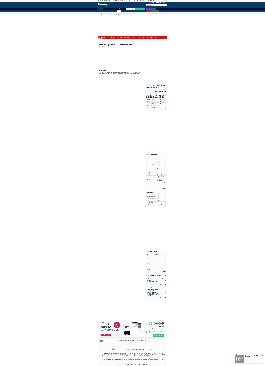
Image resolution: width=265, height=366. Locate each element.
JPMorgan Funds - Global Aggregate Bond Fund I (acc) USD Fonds (153, 299)
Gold (161, 0)
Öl (138, 0)
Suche (99, 13)
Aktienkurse (136, 364)
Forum (160, 11)
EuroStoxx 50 (126, 340)
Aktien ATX (120, 340)
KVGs (106, 13)
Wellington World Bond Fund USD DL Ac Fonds (153, 290)
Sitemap (120, 345)
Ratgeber (160, 9)
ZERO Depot (131, 9)
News (103, 13)
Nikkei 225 (142, 340)
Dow (113, 0)
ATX (98, 0)
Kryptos (148, 11)
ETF (122, 11)
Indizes (103, 11)
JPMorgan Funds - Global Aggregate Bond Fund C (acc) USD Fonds (153, 281)
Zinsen (138, 11)
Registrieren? (158, 2)
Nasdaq (130, 0)
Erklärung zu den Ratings (161, 91)
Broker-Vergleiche (154, 11)
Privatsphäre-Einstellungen (141, 345)
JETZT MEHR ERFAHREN (158, 335)
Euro (146, 0)
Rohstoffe (130, 11)
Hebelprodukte (114, 11)
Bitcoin (139, 364)
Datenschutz (125, 345)
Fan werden (164, 2)
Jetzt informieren (106, 334)
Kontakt (124, 343)
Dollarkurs (131, 364)
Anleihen (125, 11)
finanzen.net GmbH (134, 350)
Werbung (133, 343)
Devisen (134, 11)
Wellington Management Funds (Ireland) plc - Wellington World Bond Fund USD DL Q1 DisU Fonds (153, 294)
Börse (100, 9)
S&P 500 (145, 340)
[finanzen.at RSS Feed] (103, 341)
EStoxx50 (121, 0)
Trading (144, 11)
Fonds (119, 11)
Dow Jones (132, 340)
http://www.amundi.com (157, 269)
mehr (165, 108)
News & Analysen (110, 9)
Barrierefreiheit (139, 343)
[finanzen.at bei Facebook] (101, 341)
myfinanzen (121, 9)
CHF (153, 0)
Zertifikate (108, 11)
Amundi (158, 164)
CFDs (141, 11)
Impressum (129, 343)
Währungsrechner (120, 364)
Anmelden (151, 2)
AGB (134, 345)
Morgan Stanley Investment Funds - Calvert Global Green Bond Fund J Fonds (152, 286)
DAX (105, 0)
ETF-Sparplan (140, 9)
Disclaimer (130, 345)
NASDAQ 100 (136, 340)
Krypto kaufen (151, 9)
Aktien (99, 11)
